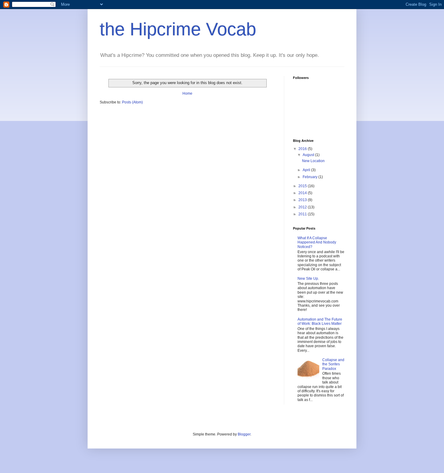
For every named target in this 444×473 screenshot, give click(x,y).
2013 (303, 200)
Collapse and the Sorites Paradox (333, 364)
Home (187, 93)
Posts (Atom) (132, 102)
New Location (313, 161)
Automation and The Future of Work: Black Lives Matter (320, 321)
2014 (303, 193)
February (310, 177)
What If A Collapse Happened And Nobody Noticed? (317, 242)
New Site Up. (308, 278)
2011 (303, 214)
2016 (303, 149)
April (307, 170)
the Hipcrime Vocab (178, 29)
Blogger (244, 434)
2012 (303, 207)
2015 (303, 186)
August (309, 155)
